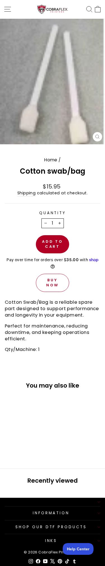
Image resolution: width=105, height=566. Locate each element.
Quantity (52, 213)
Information (51, 513)
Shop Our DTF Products (51, 527)
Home (50, 160)
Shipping (26, 193)
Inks (51, 540)
